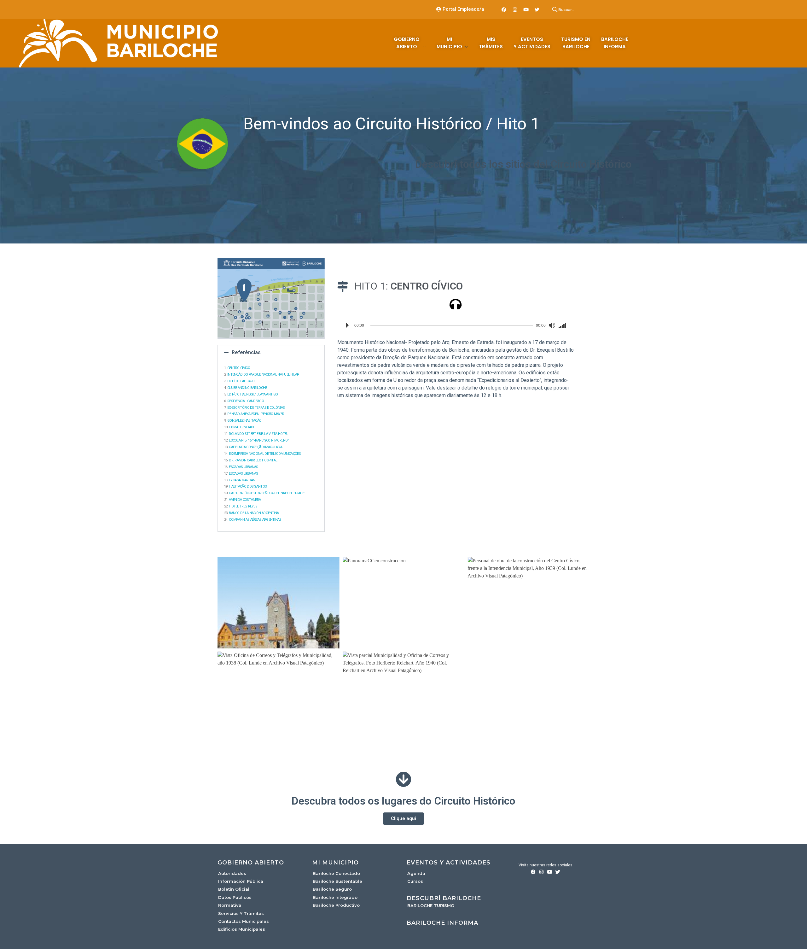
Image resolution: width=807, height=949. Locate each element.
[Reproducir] (347, 325)
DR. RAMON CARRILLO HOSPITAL (253, 460)
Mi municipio (335, 862)
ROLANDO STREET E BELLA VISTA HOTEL (258, 434)
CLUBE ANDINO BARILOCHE (247, 388)
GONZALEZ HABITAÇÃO (244, 421)
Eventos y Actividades (449, 862)
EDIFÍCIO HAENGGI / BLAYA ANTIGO (252, 394)
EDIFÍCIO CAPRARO (241, 381)
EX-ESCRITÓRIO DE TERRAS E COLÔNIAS (256, 408)
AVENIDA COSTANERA (245, 500)
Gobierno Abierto (251, 862)
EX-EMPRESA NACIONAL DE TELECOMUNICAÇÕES (265, 454)
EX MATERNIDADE (242, 427)
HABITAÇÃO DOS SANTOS (248, 486)
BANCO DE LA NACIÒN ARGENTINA (254, 513)
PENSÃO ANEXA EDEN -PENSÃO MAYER (255, 414)
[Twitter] (537, 9)
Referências (246, 352)
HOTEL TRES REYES (243, 506)
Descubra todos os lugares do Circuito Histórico (403, 801)
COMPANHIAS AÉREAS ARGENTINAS (255, 520)
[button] (271, 352)
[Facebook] (504, 9)
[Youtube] (526, 9)
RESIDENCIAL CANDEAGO (245, 401)
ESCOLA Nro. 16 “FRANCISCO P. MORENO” (259, 440)
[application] (455, 325)
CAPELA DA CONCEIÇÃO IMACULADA (255, 447)
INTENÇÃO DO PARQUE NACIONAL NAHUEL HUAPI (263, 374)
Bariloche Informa (442, 922)
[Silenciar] (552, 325)
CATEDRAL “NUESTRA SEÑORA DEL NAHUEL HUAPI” (267, 493)
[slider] (564, 325)
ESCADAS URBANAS (243, 467)
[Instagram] (515, 9)
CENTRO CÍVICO (238, 368)
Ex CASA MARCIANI (242, 480)
